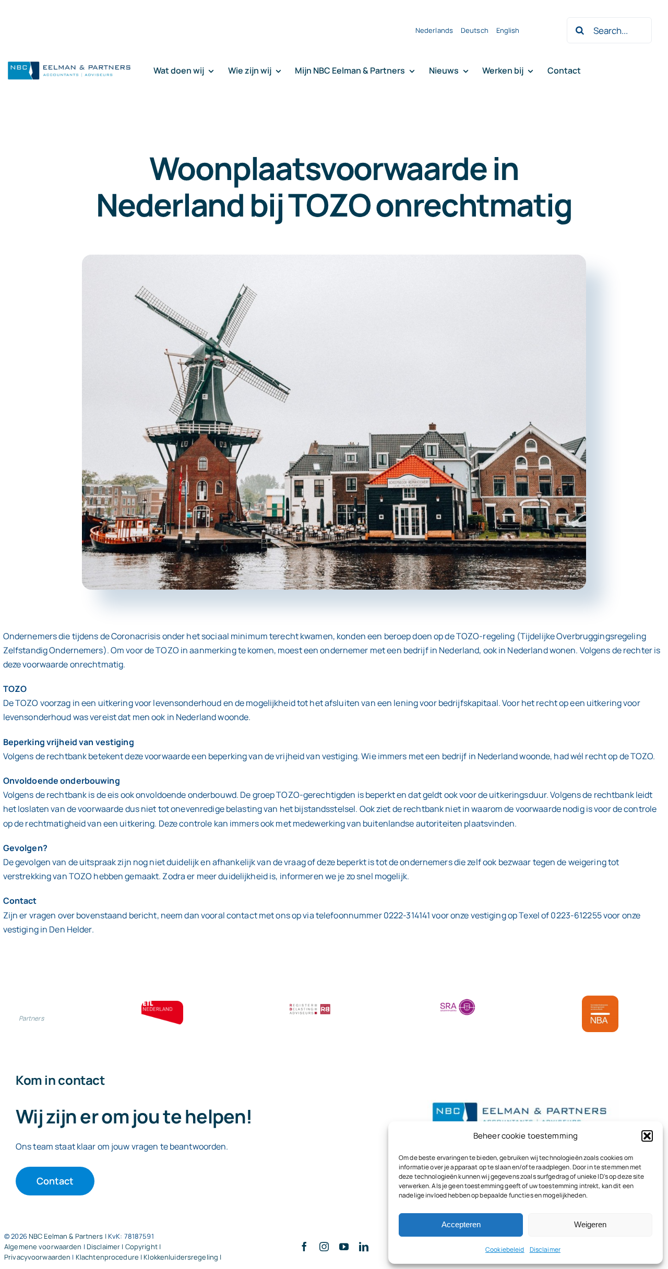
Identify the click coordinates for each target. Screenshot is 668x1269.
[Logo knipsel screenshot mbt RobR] (69, 62)
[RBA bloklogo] (310, 1005)
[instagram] (324, 1246)
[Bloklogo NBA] (600, 999)
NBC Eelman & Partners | (68, 1236)
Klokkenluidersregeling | (182, 1257)
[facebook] (304, 1246)
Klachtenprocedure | (110, 1257)
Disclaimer (545, 1249)
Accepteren (461, 1224)
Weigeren (590, 1224)
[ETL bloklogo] (162, 1005)
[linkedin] (363, 1246)
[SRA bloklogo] (458, 999)
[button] (647, 1136)
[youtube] (344, 1246)
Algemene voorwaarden (43, 1246)
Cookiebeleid (504, 1249)
